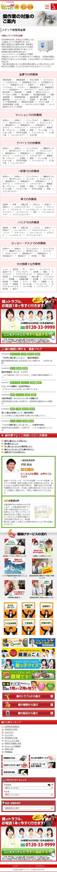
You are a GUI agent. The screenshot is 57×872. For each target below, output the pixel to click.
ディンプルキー (32, 120)
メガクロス (9, 732)
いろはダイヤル (11, 82)
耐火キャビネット (43, 92)
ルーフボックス (22, 212)
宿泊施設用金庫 (39, 95)
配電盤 (11, 279)
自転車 (36, 272)
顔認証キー (22, 256)
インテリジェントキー (21, 214)
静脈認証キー (26, 125)
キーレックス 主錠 (12, 741)
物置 (48, 189)
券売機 (35, 279)
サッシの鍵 (42, 130)
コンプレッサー (43, 286)
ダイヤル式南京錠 (20, 277)
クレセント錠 (21, 189)
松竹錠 (34, 256)
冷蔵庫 (43, 282)
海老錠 (15, 284)
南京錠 (5, 277)
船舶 (45, 272)
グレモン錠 (27, 284)
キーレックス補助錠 (12, 746)
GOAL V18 (9, 749)
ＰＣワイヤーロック (24, 274)
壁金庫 (32, 100)
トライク (36, 228)
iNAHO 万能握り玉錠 (13, 743)
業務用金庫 (20, 80)
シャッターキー (20, 230)
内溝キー (43, 85)
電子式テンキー (15, 123)
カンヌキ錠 (27, 286)
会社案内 (15, 866)
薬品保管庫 (34, 97)
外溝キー (31, 85)
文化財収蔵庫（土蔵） (11, 104)
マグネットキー (44, 90)
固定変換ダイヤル (29, 82)
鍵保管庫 (6, 100)
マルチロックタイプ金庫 (34, 104)
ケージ (25, 282)
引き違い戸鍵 (43, 186)
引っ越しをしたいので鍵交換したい (18, 446)
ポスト (32, 269)
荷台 (35, 212)
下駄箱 (15, 282)
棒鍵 (31, 130)
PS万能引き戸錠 (11, 738)
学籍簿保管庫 (19, 97)
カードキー (29, 90)
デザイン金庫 (44, 102)
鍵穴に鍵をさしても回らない (15, 441)
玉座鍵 (22, 130)
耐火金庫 (6, 92)
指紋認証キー (35, 87)
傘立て (15, 289)
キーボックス (41, 284)
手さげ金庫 (34, 80)
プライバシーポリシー (27, 866)
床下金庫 (43, 100)
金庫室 (29, 92)
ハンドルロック (32, 209)
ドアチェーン (19, 128)
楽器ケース (7, 272)
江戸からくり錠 (43, 274)
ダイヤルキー (48, 80)
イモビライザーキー (22, 207)
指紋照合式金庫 (27, 102)
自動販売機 (23, 279)
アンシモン (9, 735)
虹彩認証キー (14, 90)
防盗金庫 (17, 92)
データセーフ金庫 (10, 95)
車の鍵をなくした (11, 444)
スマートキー (19, 233)
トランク (38, 207)
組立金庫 (46, 97)
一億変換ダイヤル (16, 85)
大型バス (36, 205)
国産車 (5, 205)
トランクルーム (38, 133)
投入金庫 (24, 95)
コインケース (19, 100)
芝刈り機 (35, 277)
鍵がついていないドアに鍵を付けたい (19, 449)
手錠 (34, 282)
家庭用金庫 (7, 80)
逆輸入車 (24, 205)
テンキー (21, 87)
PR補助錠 (8, 752)
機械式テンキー (15, 251)
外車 (14, 205)
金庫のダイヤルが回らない (14, 452)
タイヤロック (16, 209)
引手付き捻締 (21, 133)
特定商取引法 (40, 866)
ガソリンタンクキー (34, 235)
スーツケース (44, 269)
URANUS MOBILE (12, 727)
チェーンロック (36, 233)
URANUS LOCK (11, 729)
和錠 (43, 256)
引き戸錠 (33, 135)
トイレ (5, 269)
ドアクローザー (36, 128)
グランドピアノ (22, 272)
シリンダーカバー (18, 135)
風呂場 (15, 269)
